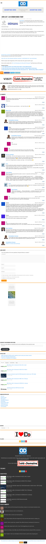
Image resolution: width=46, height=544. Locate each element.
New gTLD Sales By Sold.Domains (8, 356)
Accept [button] (21, 542)
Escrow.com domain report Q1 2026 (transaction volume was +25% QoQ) (21, 374)
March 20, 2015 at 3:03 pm (40, 104)
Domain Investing (4, 405)
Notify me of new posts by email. (8, 278)
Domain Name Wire (5, 402)
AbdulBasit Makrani (5, 400)
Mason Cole (8, 110)
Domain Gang (3, 397)
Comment (3, 254)
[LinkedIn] (24, 441)
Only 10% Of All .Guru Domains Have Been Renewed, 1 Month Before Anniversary (19, 68)
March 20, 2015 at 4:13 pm (40, 120)
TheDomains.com (4, 403)
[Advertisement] (23, 46)
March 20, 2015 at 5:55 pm (40, 172)
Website (3, 271)
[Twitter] (22, 441)
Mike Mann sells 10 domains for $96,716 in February (17, 378)
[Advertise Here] (23, 9)
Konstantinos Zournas (13, 120)
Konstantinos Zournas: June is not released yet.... (14, 510)
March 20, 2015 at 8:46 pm (40, 127)
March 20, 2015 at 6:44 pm (40, 202)
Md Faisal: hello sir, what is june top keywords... (13, 514)
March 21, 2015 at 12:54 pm (40, 215)
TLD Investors (3, 406)
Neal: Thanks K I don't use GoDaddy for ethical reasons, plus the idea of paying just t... (21, 533)
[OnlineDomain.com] (23, 3)
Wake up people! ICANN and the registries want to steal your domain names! (16, 355)
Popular (7, 362)
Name (2, 264)
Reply (43, 102)
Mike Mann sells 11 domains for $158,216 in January (17, 383)
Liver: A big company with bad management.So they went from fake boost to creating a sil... (22, 518)
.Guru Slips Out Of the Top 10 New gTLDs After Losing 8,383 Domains (17, 66)
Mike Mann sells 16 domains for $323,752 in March (17, 369)
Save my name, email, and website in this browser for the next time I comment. (17, 275)
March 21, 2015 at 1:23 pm (40, 196)
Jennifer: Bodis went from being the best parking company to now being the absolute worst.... (22, 507)
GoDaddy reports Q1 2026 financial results (15, 387)
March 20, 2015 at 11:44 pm (40, 135)
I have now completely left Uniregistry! (8, 358)
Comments (12, 362)
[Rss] (20, 441)
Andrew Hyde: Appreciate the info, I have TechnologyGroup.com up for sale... (19, 526)
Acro (7, 163)
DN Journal (3, 398)
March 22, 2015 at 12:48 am (40, 228)
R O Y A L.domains (10, 154)
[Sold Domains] (23, 78)
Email (2, 267)
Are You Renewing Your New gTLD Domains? (21, 63)
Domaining (3, 401)
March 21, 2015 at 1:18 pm (40, 142)
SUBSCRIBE (5, 349)
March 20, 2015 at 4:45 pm (40, 154)
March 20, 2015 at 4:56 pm (40, 163)
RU (6, 104)
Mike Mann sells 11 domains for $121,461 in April (18, 476)
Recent (2, 362)
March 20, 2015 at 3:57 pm (40, 110)
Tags (17, 362)
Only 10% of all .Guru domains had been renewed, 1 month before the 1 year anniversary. (19, 58)
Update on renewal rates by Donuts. (13, 243)
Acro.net (2, 396)
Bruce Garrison (9, 228)
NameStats (22, 20)
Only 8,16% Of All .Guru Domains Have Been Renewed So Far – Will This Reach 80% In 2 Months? (22, 69)
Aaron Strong (9, 172)
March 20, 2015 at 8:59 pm (40, 189)
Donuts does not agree (5, 54)
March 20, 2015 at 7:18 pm (40, 183)
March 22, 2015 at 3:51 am (40, 242)
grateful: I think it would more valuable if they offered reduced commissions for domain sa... (22, 522)
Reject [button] (25, 542)
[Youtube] (26, 441)
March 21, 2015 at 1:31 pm (40, 148)
